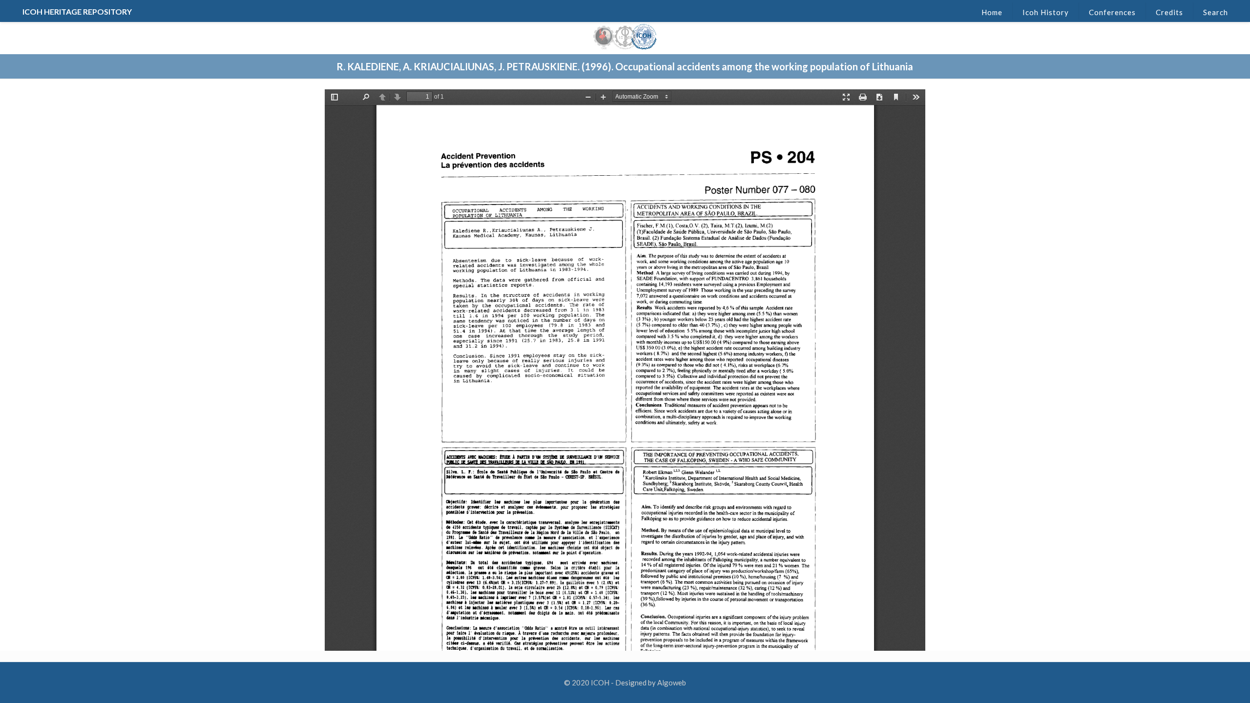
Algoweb (671, 682)
